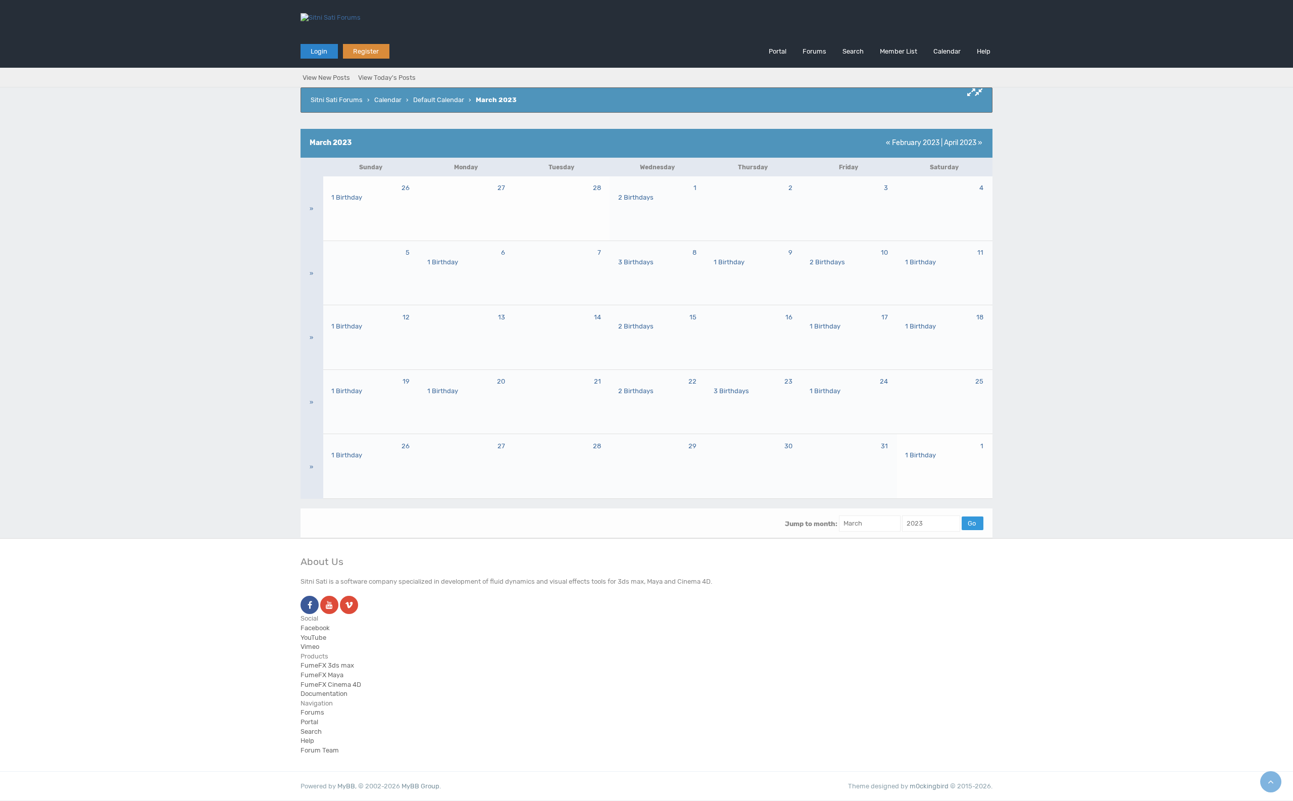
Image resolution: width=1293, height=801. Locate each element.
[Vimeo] (349, 605)
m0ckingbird (929, 786)
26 (406, 188)
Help (983, 51)
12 (406, 317)
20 (501, 381)
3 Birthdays (636, 262)
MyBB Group (420, 786)
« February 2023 (912, 142)
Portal (777, 51)
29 (692, 446)
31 (884, 446)
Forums (814, 51)
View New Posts (326, 77)
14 (597, 317)
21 (597, 381)
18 (979, 317)
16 (788, 317)
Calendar (947, 51)
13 (501, 317)
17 (884, 317)
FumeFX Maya (322, 675)
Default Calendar (438, 100)
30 (788, 446)
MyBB (346, 786)
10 (884, 252)
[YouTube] (329, 605)
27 (501, 188)
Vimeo (310, 646)
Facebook (315, 628)
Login (319, 51)
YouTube (313, 637)
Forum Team (320, 750)
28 (597, 188)
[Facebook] (310, 605)
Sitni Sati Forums (337, 100)
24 (884, 381)
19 (406, 381)
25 (979, 381)
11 (980, 252)
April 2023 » (963, 142)
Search (853, 51)
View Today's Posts (387, 77)
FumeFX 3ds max (327, 665)
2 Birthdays (636, 197)
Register (366, 51)
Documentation (324, 693)
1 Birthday (346, 197)
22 (692, 381)
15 (693, 317)
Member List (898, 51)
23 (788, 381)
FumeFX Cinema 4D (331, 684)
